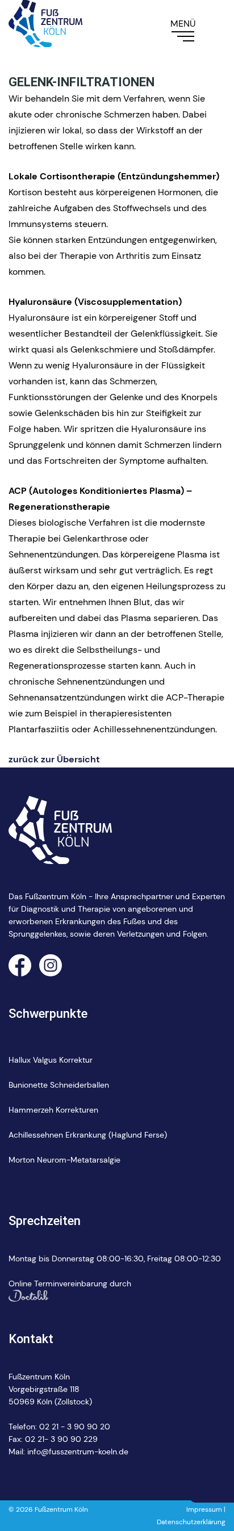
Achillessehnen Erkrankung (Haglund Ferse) (88, 1135)
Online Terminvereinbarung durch (70, 1283)
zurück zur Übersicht (54, 759)
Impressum (204, 1509)
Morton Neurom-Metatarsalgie (64, 1160)
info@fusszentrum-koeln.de (77, 1451)
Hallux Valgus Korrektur (51, 1060)
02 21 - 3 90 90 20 (74, 1426)
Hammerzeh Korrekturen (53, 1110)
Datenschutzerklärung (191, 1521)
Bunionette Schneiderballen (59, 1085)
